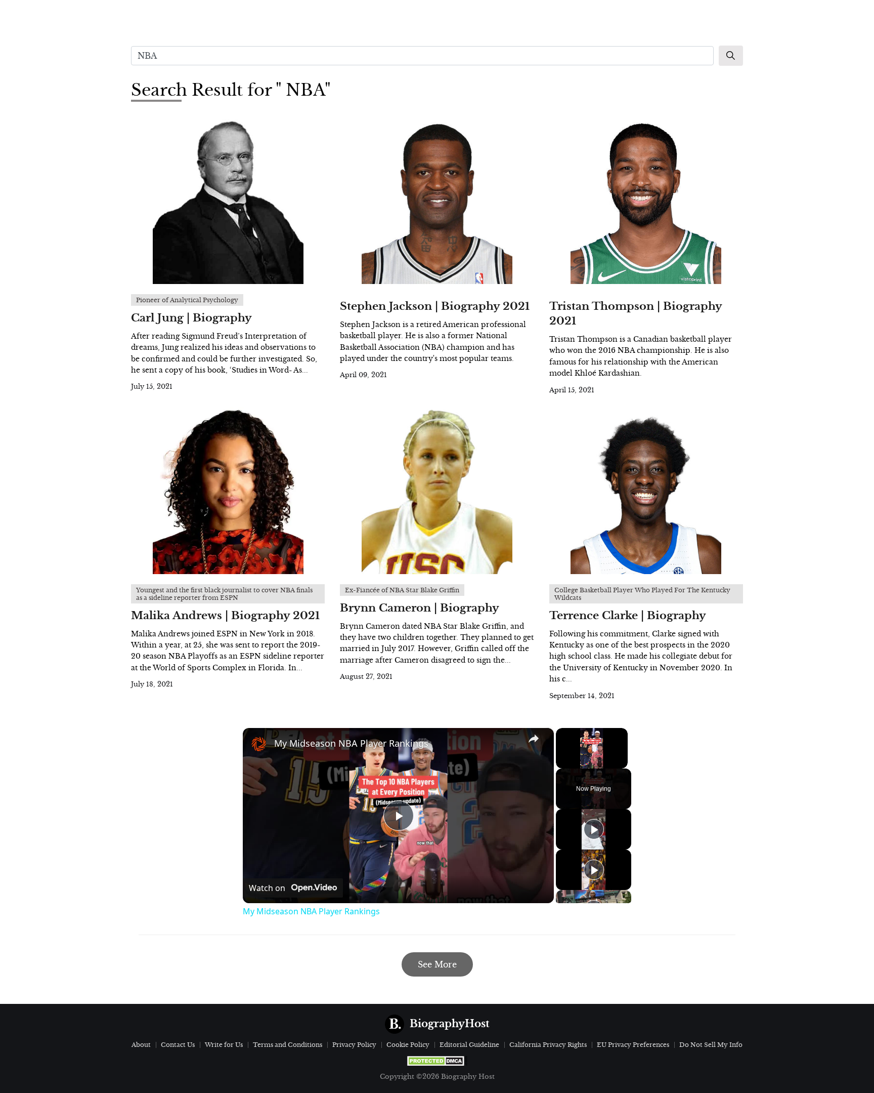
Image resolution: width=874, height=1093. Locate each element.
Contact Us (178, 1044)
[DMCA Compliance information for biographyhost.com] (437, 1061)
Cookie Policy (407, 1044)
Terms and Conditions (287, 1044)
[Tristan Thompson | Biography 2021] (646, 200)
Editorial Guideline (469, 1044)
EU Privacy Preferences (633, 1044)
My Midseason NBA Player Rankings (351, 743)
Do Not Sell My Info (710, 1044)
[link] (259, 744)
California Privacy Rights (548, 1044)
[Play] (594, 829)
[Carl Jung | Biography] (228, 200)
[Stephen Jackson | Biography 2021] (437, 200)
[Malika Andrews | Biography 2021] (228, 490)
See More (437, 964)
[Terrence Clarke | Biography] (646, 490)
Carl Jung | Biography (191, 318)
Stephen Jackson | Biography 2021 (435, 306)
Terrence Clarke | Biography (627, 615)
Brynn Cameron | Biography (419, 608)
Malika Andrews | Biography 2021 (225, 615)
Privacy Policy (354, 1044)
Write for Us (224, 1044)
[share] (534, 739)
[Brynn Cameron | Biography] (437, 490)
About (141, 1044)
